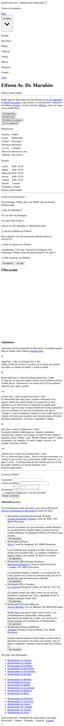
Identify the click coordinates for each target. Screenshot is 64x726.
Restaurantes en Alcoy (18, 712)
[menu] (45, 2)
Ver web (19, 263)
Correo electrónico (10, 483)
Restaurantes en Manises (19, 679)
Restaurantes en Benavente (20, 668)
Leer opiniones (9, 113)
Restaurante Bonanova (18, 564)
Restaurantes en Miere (18, 693)
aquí (12, 205)
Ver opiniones (15, 538)
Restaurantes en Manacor (19, 690)
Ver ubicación (8, 117)
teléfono (42, 105)
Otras (4, 77)
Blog (3, 13)
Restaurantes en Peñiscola (20, 698)
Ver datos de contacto (12, 120)
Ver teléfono (7, 263)
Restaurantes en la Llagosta (20, 687)
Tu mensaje (6, 489)
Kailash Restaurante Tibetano (21, 519)
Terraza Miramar (15, 607)
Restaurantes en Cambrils (19, 707)
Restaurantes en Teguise (19, 709)
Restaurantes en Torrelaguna (21, 671)
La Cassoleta (13, 587)
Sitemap (50, 720)
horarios (16, 105)
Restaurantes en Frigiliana (20, 665)
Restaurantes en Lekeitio (19, 663)
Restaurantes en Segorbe (19, 674)
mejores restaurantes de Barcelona (17, 510)
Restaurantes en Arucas (18, 682)
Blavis (10, 544)
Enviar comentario (10, 496)
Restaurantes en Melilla (18, 685)
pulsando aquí (36, 351)
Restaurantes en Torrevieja (20, 701)
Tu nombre (6, 480)
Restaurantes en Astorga (19, 660)
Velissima (12, 629)
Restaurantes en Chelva (18, 704)
